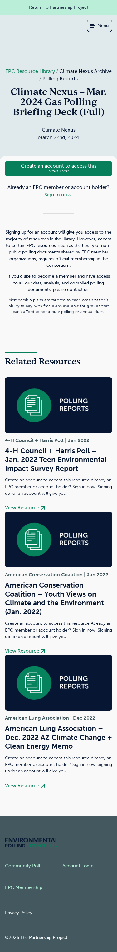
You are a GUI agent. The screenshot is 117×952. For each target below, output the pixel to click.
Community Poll (22, 866)
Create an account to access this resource (58, 168)
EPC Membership (23, 887)
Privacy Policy (18, 912)
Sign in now (57, 195)
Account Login (78, 866)
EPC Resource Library (30, 71)
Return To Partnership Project (58, 7)
